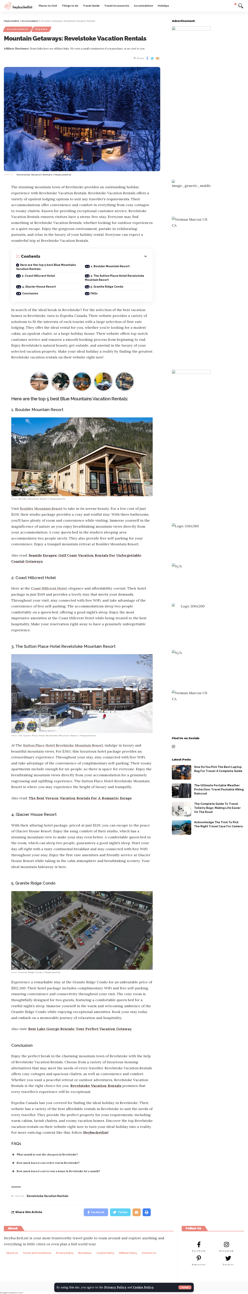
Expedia (41, 29)
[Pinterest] (199, 1258)
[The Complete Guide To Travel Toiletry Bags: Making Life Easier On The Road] (181, 809)
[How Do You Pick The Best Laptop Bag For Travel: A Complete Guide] (181, 772)
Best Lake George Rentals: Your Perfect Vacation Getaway (80, 1029)
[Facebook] (199, 1244)
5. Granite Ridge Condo (106, 286)
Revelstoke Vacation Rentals (95, 1085)
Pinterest (199, 1264)
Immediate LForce (16, 1293)
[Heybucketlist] (18, 6)
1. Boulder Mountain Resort (110, 266)
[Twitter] (228, 1258)
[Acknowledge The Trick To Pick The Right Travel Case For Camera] (181, 827)
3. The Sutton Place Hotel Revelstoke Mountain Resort (114, 277)
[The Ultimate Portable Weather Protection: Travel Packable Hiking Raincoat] (181, 790)
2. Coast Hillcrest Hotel (38, 275)
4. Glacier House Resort (39, 286)
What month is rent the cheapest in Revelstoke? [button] (47, 1154)
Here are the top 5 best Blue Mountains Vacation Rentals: (46, 267)
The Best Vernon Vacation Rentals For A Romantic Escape (80, 798)
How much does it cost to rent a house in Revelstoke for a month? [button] (58, 1171)
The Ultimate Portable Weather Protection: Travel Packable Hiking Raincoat (219, 789)
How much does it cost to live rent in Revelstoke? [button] (47, 1163)
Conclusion (30, 293)
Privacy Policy (115, 1287)
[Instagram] (226, 1244)
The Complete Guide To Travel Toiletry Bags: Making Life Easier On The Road (217, 808)
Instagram (226, 1251)
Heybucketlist (95, 1132)
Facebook (199, 1251)
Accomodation (18, 29)
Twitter (228, 1264)
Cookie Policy (143, 1287)
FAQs (94, 293)
